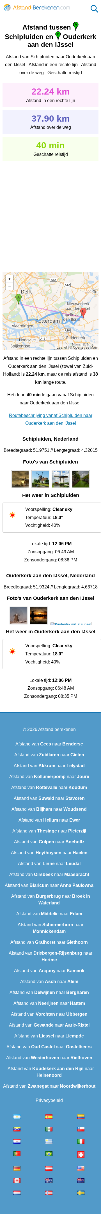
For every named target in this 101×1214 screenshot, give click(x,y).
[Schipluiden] (20, 488)
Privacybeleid (49, 1100)
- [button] (9, 286)
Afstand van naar (49, 744)
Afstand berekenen (57, 729)
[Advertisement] (50, 212)
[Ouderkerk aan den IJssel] (18, 624)
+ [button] (9, 279)
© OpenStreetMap (83, 347)
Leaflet (62, 347)
